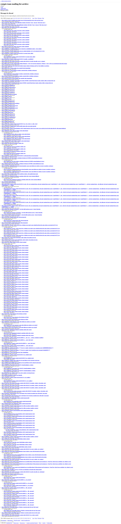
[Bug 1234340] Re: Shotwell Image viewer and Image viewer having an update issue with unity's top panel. (24, 393)
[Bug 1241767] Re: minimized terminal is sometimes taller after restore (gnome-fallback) (20, 176)
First (43, 18)
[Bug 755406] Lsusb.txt (7, 96)
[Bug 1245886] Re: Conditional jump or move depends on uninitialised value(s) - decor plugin (21, 48)
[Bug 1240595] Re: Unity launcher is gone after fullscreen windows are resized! (18, 321)
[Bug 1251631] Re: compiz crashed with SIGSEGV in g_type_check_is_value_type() (19, 123)
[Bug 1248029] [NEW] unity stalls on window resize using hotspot (16, 140)
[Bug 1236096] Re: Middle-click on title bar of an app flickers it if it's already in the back (20, 360)
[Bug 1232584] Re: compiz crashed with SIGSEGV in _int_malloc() (16, 377)
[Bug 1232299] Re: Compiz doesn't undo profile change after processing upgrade (19, 126)
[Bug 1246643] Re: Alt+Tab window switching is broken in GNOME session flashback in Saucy (22, 158)
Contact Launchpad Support (32, 522)
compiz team (3, 8)
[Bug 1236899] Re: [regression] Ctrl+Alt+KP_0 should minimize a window (17, 364)
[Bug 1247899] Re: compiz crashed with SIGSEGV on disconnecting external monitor (20, 155)
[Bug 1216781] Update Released (8, 181)
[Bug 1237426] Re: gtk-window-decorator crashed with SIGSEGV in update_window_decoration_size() (24, 385)
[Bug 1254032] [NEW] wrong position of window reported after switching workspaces (20, 76)
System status (49, 522)
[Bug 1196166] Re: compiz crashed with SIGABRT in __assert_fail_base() (17, 339)
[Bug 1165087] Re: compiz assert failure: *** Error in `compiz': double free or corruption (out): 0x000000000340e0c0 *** (27, 347)
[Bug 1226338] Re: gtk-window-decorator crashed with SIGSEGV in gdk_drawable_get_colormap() (23, 471)
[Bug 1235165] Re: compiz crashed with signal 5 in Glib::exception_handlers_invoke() (20, 408)
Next (36, 18)
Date (2, 7)
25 (19, 18)
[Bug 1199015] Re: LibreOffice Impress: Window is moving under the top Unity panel (20, 507)
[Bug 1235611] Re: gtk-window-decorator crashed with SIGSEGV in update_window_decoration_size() (24, 387)
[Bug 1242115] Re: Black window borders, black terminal (14, 242)
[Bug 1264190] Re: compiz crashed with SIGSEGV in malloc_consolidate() (17, 59)
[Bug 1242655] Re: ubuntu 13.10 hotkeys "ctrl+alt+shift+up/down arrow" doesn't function (21, 209)
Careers (43, 522)
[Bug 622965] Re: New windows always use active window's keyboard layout (18, 372)
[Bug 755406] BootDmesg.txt (8, 121)
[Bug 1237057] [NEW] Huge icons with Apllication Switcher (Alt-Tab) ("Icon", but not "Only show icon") (24, 24)
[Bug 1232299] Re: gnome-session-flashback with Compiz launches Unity (17, 410)
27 (23, 18)
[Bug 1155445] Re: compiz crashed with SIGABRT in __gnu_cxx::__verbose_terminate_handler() (22, 337)
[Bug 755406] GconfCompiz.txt (8, 110)
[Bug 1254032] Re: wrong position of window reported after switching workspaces (19, 70)
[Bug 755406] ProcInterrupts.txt (9, 87)
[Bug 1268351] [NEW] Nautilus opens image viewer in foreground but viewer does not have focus (22, 20)
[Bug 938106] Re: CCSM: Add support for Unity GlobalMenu (15, 352)
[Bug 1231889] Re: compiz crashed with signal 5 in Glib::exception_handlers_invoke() (20, 436)
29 (26, 18)
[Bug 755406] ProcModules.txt (8, 85)
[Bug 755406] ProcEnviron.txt (8, 89)
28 (25, 18)
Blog (40, 522)
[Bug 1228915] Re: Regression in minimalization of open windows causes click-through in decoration (23, 451)
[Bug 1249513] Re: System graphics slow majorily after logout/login (16, 68)
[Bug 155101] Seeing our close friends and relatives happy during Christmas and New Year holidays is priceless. (25, 65)
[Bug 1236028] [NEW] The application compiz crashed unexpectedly (16, 403)
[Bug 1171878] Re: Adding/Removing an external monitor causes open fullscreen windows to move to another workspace (27, 165)
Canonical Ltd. (9, 522)
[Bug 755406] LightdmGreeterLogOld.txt (10, 103)
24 (18, 18)
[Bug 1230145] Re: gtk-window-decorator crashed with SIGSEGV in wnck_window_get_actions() (22, 449)
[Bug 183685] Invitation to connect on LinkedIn (12, 375)
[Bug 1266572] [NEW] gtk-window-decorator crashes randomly (15, 46)
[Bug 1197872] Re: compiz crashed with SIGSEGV (12, 474)
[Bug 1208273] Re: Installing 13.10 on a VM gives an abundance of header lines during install (21, 469)
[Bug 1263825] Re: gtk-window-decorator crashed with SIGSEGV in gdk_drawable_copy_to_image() (23, 61)
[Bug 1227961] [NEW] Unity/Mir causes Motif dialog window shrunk (16, 446)
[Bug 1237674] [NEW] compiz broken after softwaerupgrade (15, 222)
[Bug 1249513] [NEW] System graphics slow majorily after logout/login (17, 78)
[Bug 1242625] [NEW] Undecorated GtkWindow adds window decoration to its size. (20, 239)
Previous (39, 18)
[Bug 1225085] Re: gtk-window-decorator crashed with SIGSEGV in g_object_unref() (20, 515)
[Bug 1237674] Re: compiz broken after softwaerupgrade (14, 217)
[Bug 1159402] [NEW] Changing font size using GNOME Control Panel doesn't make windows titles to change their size (27, 82)
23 (16, 18)
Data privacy (22, 522)
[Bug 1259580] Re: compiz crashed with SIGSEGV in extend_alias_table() (17, 53)
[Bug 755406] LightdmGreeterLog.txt (10, 105)
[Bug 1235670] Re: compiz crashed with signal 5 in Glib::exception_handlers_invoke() (20, 405)
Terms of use (16, 522)
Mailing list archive (4, 9)
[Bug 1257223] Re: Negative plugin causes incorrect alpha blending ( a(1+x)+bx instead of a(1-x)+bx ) (23, 51)
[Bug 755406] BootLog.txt (7, 119)
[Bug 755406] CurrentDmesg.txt (9, 117)
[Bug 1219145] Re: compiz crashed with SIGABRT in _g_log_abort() (16, 479)
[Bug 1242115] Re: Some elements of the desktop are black (14, 313)
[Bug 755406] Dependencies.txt (8, 114)
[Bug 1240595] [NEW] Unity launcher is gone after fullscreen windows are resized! (19, 327)
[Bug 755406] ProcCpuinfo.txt (8, 92)
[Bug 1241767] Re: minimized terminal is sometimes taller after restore (17, 329)
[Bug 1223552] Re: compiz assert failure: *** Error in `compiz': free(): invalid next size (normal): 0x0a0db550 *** (26, 350)
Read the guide (17, 520)
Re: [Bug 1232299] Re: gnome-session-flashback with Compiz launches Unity (22, 429)
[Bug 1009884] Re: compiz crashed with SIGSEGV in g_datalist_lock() (17, 354)
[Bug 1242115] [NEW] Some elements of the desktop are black (15, 319)
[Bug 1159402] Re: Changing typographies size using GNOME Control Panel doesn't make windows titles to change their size (28, 80)
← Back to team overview (6, 1)
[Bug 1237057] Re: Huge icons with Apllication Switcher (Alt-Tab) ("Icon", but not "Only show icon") (23, 22)
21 (13, 18)
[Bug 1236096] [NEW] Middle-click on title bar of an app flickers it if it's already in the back (21, 362)
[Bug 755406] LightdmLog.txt (8, 101)
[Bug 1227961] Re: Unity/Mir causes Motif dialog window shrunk (16, 438)
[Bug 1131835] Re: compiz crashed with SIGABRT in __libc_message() (17, 487)
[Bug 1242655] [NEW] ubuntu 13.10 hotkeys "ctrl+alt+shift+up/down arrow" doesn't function (22, 214)
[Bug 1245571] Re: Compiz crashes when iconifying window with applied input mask (20, 173)
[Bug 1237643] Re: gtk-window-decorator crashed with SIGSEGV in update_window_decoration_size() (24, 383)
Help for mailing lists (25, 520)
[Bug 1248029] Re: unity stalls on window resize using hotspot (15, 130)
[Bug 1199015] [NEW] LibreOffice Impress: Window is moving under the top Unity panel (21, 512)
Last (33, 18)
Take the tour (10, 520)
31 (30, 18)
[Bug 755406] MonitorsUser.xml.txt (9, 94)
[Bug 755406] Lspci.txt (6, 98)
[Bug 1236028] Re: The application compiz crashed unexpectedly (15, 397)
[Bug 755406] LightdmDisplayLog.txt (10, 107)
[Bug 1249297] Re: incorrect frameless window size (12, 143)
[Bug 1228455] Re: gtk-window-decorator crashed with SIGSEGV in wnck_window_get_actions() (22, 459)
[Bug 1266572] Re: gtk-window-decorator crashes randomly (14, 27)
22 (14, 18)
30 (28, 18)
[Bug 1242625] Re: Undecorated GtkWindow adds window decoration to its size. (19, 237)
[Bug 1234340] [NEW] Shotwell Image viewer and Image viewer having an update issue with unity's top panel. (25, 395)
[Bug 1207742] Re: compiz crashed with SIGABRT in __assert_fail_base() (17, 345)
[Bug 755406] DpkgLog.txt (7, 112)
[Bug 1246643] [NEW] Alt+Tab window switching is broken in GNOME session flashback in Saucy (23, 163)
